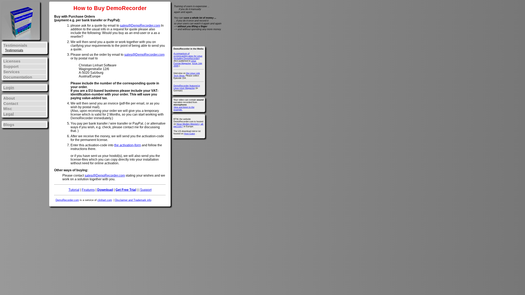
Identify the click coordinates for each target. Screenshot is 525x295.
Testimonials (14, 50)
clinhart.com (104, 200)
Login (8, 87)
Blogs (8, 125)
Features (88, 190)
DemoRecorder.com (67, 200)
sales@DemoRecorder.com (140, 25)
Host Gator (189, 133)
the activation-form (127, 145)
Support (146, 190)
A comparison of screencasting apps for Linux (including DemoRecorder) (187, 56)
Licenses (12, 61)
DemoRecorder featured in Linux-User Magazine (186, 86)
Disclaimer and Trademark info (133, 200)
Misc (7, 109)
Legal (8, 114)
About (9, 98)
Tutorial (73, 190)
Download (105, 190)
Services (11, 72)
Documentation (17, 77)
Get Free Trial (125, 190)
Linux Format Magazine (184, 62)
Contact (10, 103)
